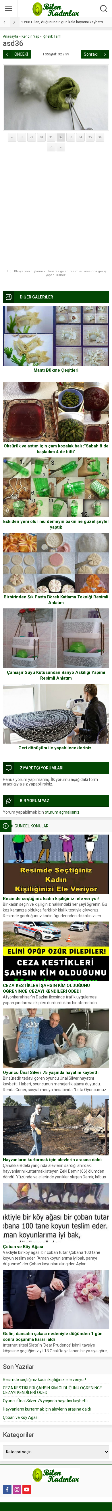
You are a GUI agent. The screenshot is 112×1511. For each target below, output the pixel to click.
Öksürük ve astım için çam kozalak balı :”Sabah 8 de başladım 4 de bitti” (56, 448)
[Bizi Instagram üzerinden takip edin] (17, 1489)
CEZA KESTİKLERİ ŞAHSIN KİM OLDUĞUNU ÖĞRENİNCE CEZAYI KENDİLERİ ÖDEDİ (46, 988)
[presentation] (5, 22)
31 (51, 137)
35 (90, 137)
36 (100, 137)
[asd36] (56, 97)
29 (31, 137)
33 (70, 137)
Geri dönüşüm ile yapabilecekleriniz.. (56, 747)
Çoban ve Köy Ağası (23, 1246)
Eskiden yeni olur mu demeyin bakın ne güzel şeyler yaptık (56, 524)
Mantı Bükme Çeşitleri (56, 370)
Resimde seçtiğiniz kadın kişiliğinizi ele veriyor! (51, 898)
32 (61, 137)
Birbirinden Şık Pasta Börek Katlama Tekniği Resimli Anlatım (56, 599)
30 (41, 137)
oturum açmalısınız (62, 812)
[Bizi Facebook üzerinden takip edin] (7, 1489)
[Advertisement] (56, 211)
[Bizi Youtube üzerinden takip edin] (26, 1489)
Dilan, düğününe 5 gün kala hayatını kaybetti (62, 22)
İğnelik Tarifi (52, 36)
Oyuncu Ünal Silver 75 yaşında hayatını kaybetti (51, 1072)
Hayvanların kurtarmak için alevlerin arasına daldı (52, 1159)
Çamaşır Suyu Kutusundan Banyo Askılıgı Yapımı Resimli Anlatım (56, 675)
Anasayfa (10, 36)
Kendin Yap (30, 36)
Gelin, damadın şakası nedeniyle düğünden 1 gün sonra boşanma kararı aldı (53, 1336)
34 (80, 137)
